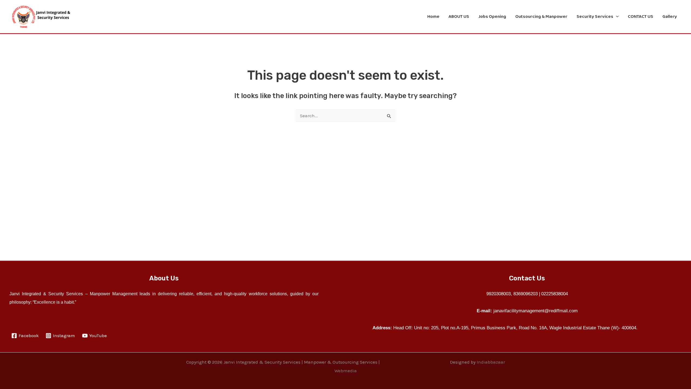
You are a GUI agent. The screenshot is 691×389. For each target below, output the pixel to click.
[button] (616, 16)
